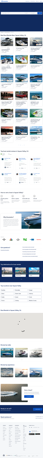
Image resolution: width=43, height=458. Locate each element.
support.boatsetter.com (39, 418)
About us (37, 1)
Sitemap (37, 455)
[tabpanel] (8, 272)
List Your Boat (29, 396)
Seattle (24, 437)
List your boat (33, 1)
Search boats (10, 427)
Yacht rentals (16, 433)
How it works (4, 428)
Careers (4, 438)
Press (3, 436)
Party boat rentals (17, 436)
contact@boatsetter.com (39, 416)
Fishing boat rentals (17, 430)
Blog (9, 438)
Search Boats (37, 409)
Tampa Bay (24, 435)
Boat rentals (16, 427)
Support (41, 1)
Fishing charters (17, 428)
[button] (18, 324)
